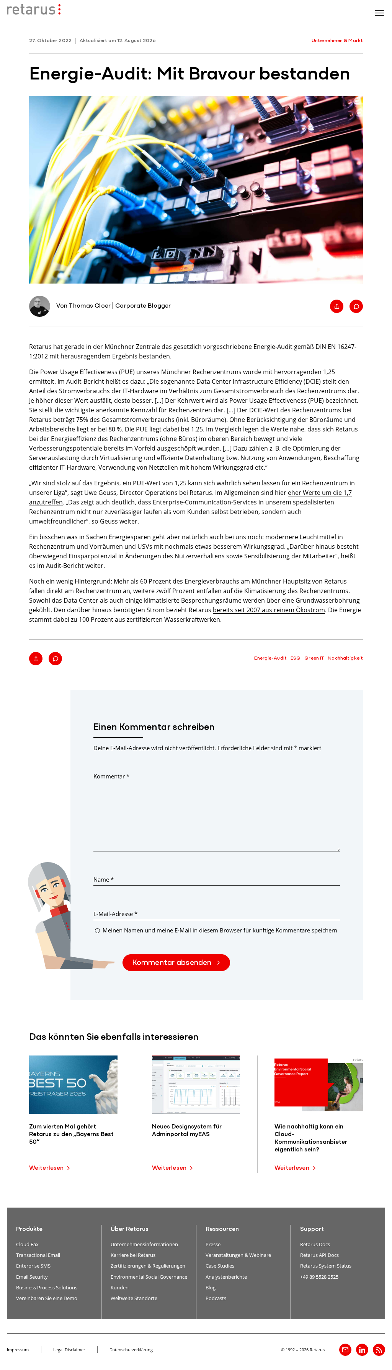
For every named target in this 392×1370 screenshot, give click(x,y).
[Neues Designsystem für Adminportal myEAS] (196, 1084)
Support (312, 1229)
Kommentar (111, 776)
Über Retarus (130, 1229)
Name (103, 879)
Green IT (314, 658)
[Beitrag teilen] (336, 306)
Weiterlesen (46, 1168)
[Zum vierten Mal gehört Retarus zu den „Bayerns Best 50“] (73, 1084)
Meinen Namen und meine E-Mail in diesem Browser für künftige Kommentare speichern (220, 930)
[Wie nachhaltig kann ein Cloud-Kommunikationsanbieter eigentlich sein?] (318, 1084)
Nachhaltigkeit (345, 658)
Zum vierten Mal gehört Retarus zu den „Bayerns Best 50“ (71, 1134)
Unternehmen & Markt (337, 40)
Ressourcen (222, 1229)
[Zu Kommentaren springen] (356, 306)
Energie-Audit (270, 658)
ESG (296, 658)
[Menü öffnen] (379, 13)
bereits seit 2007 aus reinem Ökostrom (269, 610)
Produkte (29, 1229)
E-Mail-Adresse (115, 914)
